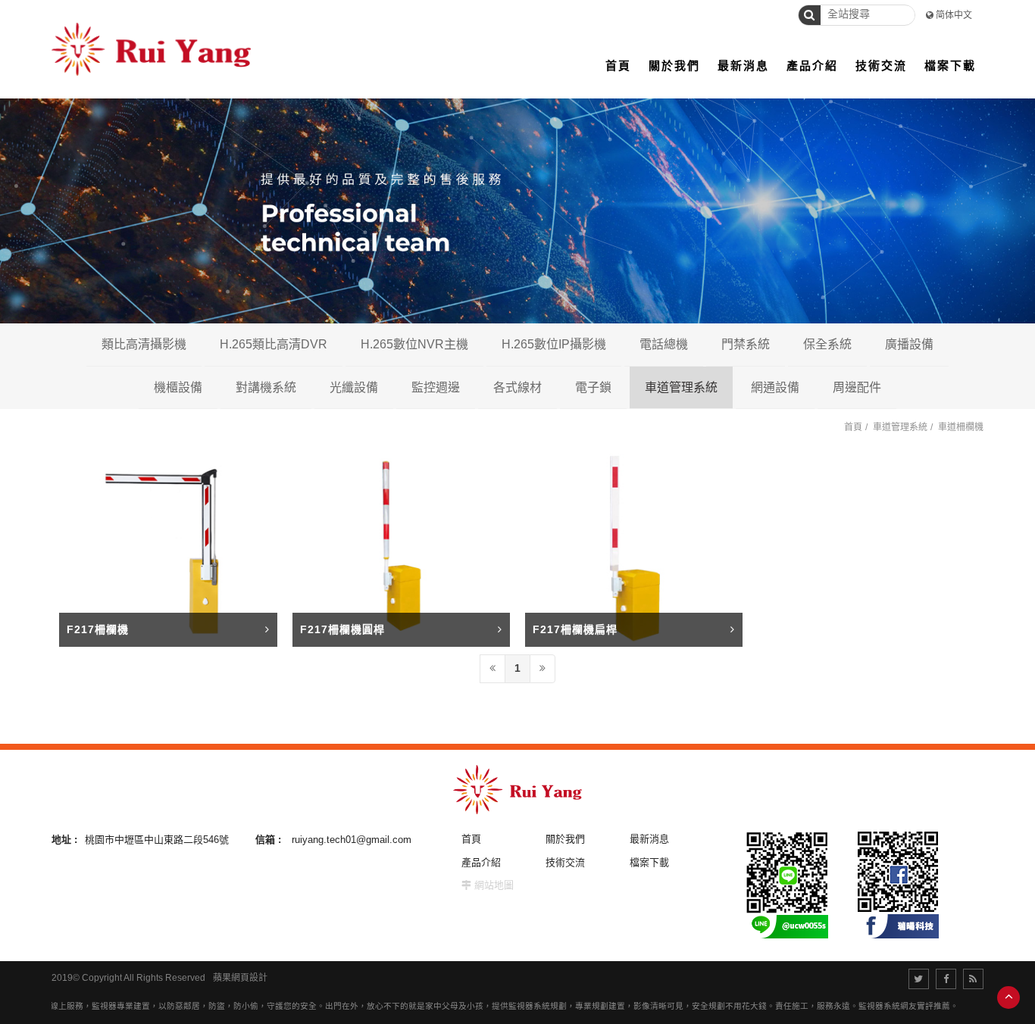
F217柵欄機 (98, 629)
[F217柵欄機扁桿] (634, 548)
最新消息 (649, 838)
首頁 (853, 427)
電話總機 (663, 344)
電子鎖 (593, 387)
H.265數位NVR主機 (414, 344)
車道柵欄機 (960, 427)
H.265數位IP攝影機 (554, 344)
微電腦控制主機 (901, 387)
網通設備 (775, 387)
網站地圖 (494, 885)
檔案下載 (649, 862)
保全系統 (827, 344)
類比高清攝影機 (144, 344)
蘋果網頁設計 (240, 977)
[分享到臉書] (946, 979)
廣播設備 (909, 344)
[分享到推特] (918, 979)
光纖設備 (354, 387)
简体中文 (954, 15)
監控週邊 (435, 387)
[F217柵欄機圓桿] (401, 548)
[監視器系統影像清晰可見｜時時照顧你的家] (517, 199)
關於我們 (565, 838)
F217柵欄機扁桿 (575, 629)
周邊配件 (857, 387)
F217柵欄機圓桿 (342, 629)
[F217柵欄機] (168, 548)
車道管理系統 (681, 387)
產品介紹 (481, 862)
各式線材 (517, 387)
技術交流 (565, 862)
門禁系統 (745, 344)
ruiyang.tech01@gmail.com (351, 839)
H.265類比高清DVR (273, 344)
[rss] (973, 979)
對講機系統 (266, 387)
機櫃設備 (178, 387)
